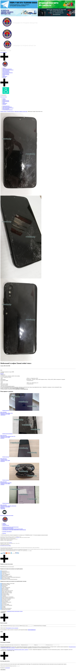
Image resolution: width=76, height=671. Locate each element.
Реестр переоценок (5, 70)
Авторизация (7, 667)
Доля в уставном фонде (6, 578)
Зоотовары (3, 606)
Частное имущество (5, 71)
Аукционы (4, 524)
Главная (3, 98)
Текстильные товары (5, 604)
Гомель (5, 545)
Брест (1, 545)
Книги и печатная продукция (7, 605)
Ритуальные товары (5, 593)
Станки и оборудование (6, 574)
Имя (35, 644)
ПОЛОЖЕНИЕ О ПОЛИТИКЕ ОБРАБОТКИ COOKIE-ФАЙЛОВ (14, 529)
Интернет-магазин (5, 73)
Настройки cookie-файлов (7, 531)
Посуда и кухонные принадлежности (8, 597)
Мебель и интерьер (5, 588)
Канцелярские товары (5, 594)
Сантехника (4, 595)
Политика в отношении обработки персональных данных (12, 528)
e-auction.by (10, 542)
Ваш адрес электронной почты (5, 644)
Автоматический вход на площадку (40, 625)
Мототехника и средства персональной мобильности (11, 577)
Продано (2, 373)
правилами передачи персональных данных (15, 611)
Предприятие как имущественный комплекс (9, 579)
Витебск (3, 545)
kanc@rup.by (17, 537)
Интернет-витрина (5, 74)
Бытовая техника (5, 585)
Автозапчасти (4, 603)
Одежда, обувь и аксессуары (7, 591)
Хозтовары (3, 607)
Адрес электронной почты (5, 625)
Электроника (4, 586)
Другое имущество (5, 575)
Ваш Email (2, 566)
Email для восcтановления (5, 665)
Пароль (21, 625)
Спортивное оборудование (6, 602)
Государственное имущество (7, 72)
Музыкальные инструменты (7, 608)
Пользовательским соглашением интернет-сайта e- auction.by (17, 649)
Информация (4, 76)
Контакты (4, 77)
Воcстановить (3, 669)
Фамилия (23, 644)
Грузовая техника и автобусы (7, 576)
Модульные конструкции (6, 609)
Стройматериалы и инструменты (7, 596)
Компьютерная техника (6, 584)
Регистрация (2, 52)
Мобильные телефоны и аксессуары (8, 583)
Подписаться (3, 612)
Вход (6, 52)
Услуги (3, 75)
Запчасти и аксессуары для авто (7, 590)
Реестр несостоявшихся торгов (7, 69)
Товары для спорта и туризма (7, 592)
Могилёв (10, 545)
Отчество (47, 644)
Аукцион (4, 99)
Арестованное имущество (7, 68)
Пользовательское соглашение (7, 527)
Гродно (7, 545)
